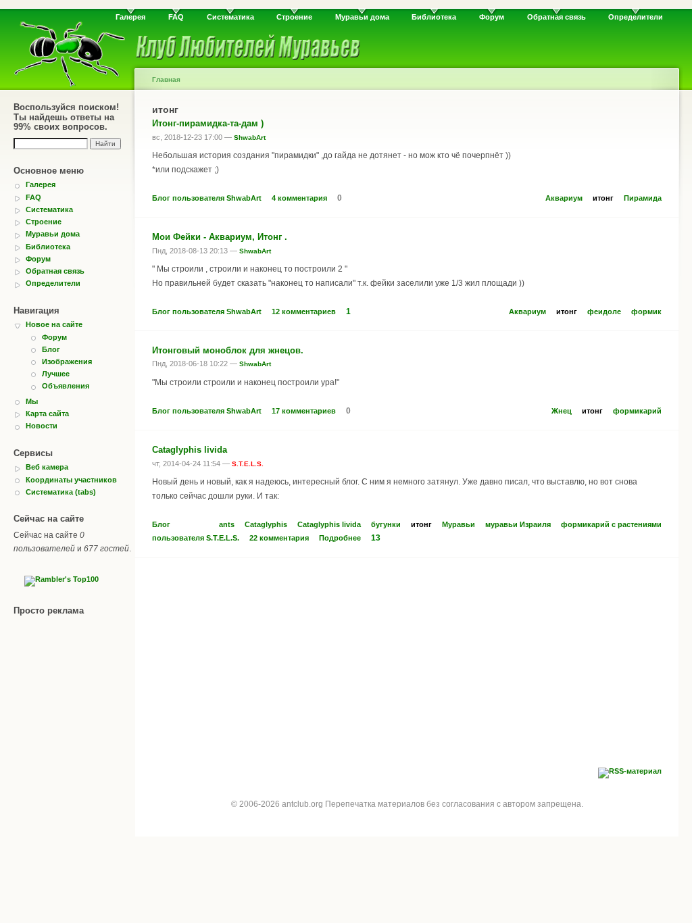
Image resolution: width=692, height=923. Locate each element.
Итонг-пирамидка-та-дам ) (208, 123)
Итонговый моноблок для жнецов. (227, 350)
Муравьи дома (362, 17)
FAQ (176, 17)
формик (646, 311)
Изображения (67, 361)
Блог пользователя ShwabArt (207, 198)
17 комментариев (304, 411)
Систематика (230, 17)
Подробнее (340, 538)
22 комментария (279, 538)
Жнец (561, 411)
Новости (41, 426)
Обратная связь (556, 17)
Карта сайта (47, 413)
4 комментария (299, 198)
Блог (51, 349)
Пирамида (643, 198)
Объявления (65, 386)
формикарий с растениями (611, 524)
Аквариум (564, 198)
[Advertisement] (407, 666)
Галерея (130, 17)
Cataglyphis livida (189, 450)
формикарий (637, 411)
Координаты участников (71, 480)
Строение (294, 17)
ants (226, 524)
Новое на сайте (54, 324)
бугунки (386, 524)
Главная (166, 79)
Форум (491, 17)
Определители (635, 17)
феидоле (604, 311)
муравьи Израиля (518, 524)
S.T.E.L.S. (248, 464)
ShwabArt (250, 137)
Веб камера (47, 467)
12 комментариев (304, 311)
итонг (603, 198)
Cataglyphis (266, 524)
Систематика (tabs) (61, 492)
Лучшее (56, 374)
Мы (32, 401)
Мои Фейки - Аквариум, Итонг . (219, 237)
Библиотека (434, 17)
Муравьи (458, 524)
